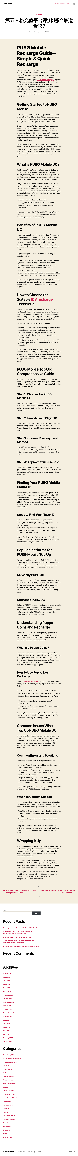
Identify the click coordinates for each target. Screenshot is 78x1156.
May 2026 (6, 984)
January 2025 (7, 1041)
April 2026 (6, 988)
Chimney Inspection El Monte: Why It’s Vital (17, 937)
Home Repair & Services (11, 1098)
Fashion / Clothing (9, 1076)
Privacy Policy (64, 4)
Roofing (5, 1112)
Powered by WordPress (35, 1152)
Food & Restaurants (9, 1083)
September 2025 (8, 1013)
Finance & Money (8, 1080)
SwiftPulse (7, 4)
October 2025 (7, 1009)
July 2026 (6, 977)
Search (5, 910)
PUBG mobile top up (45, 80)
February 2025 (8, 1038)
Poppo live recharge (30, 682)
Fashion (5, 1073)
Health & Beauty (8, 1091)
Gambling (6, 1087)
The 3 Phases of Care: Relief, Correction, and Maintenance (21, 946)
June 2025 (6, 1023)
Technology (7, 1126)
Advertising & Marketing (11, 1055)
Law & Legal (7, 1101)
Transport (6, 1130)
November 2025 (8, 1006)
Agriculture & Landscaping (12, 1058)
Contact (56, 4)
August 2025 (7, 1016)
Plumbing (6, 1108)
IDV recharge (42, 299)
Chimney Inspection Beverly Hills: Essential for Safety (20, 928)
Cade (33, 32)
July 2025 (6, 1020)
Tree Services (7, 1137)
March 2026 (7, 991)
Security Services (9, 1119)
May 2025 (6, 1027)
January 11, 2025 (44, 32)
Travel (5, 1133)
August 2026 (7, 973)
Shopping (39, 14)
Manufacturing (8, 1105)
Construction (7, 1069)
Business (6, 1065)
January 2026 (7, 998)
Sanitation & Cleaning (10, 1116)
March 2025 (7, 1034)
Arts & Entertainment (10, 1062)
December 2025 (8, 1002)
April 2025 (6, 1031)
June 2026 (6, 981)
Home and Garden (9, 1094)
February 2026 (8, 995)
